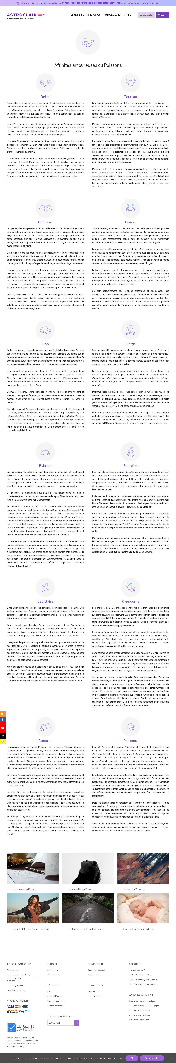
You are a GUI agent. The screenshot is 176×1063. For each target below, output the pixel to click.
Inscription (76, 1023)
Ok (132, 1058)
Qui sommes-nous (14, 970)
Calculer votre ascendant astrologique (144, 1006)
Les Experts (77, 15)
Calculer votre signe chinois (139, 1015)
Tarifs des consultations (16, 990)
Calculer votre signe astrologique (142, 1001)
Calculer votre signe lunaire (139, 1010)
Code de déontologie (55, 1006)
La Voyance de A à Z (137, 970)
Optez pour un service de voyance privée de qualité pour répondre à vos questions (21, 978)
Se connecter (146, 15)
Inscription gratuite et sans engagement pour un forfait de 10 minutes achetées (89, 3)
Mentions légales (54, 996)
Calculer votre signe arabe (139, 1020)
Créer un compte (54, 975)
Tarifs (127, 15)
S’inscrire (162, 15)
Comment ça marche (15, 986)
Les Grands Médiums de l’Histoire (142, 984)
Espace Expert (93, 996)
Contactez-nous (94, 975)
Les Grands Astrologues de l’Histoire (143, 979)
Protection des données (56, 1001)
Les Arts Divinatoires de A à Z (140, 975)
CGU (49, 992)
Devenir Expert (93, 992)
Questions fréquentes (96, 970)
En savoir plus (152, 1058)
